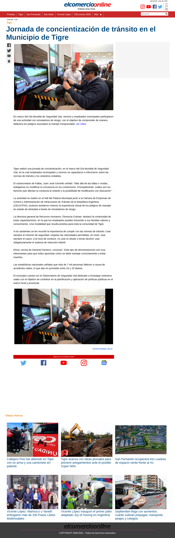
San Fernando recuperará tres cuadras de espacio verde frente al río (140, 460)
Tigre (20, 14)
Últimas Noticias (14, 415)
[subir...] (9, 61)
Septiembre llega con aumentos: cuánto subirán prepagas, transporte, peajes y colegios (139, 515)
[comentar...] (9, 56)
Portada (11, 14)
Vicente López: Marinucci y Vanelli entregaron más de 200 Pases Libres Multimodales (31, 515)
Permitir (109, 15)
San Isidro (49, 14)
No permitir (95, 15)
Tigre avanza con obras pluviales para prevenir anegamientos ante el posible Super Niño (86, 462)
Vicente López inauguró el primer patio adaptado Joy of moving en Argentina (86, 513)
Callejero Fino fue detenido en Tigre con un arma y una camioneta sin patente (30, 462)
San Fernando (33, 14)
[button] (64, 316)
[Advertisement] (62, 146)
